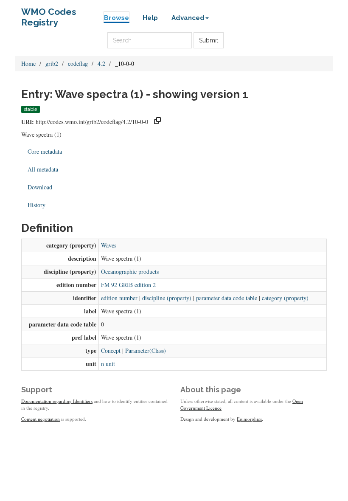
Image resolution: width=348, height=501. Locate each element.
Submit (208, 40)
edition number (119, 298)
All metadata (43, 169)
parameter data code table (226, 298)
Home (28, 63)
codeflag (78, 63)
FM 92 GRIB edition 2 (128, 285)
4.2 (101, 63)
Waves (108, 245)
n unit (108, 364)
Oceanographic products (130, 271)
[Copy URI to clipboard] (157, 122)
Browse (116, 18)
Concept (111, 350)
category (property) (285, 298)
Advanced (188, 18)
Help (150, 18)
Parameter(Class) (145, 350)
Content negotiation (40, 419)
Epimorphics (249, 419)
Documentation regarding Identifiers (57, 401)
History (36, 205)
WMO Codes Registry (48, 13)
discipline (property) (166, 298)
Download (40, 187)
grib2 (51, 63)
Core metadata (45, 151)
